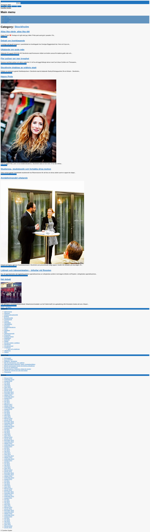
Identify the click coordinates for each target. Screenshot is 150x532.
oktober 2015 (8, 424)
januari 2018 (8, 390)
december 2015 (9, 421)
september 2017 (9, 396)
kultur (6, 329)
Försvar (6, 321)
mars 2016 (7, 417)
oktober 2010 (8, 513)
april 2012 (7, 485)
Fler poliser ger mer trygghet (15, 58)
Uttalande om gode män (12, 49)
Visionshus (7, 372)
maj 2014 (7, 451)
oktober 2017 (8, 395)
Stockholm (4, 37)
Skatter (3, 73)
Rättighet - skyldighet (10, 361)
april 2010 (7, 523)
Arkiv (5, 22)
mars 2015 (7, 435)
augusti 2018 (8, 381)
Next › (9, 307)
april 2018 (7, 386)
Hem (5, 16)
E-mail (19, 6)
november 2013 (9, 456)
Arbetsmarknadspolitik (11, 315)
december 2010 (9, 510)
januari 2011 (8, 509)
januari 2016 (8, 420)
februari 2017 (8, 404)
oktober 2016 (8, 406)
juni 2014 (7, 449)
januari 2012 (8, 490)
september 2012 (9, 477)
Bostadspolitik (5, 46)
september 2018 (9, 379)
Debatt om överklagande (13, 40)
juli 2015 (6, 429)
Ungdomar (7, 347)
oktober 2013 (8, 457)
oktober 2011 (8, 495)
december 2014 (9, 440)
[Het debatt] (11, 302)
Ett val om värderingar (11, 367)
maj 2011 (7, 502)
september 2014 (9, 445)
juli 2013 (6, 462)
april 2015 (7, 434)
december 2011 (9, 491)
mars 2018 (7, 387)
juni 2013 (7, 463)
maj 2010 (7, 521)
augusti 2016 (8, 409)
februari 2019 (8, 378)
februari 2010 (8, 526)
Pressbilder (7, 19)
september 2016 (9, 407)
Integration (7, 322)
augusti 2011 (8, 498)
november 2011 (9, 493)
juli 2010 (6, 518)
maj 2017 (7, 403)
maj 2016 (7, 414)
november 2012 (9, 474)
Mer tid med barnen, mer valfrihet (14, 363)
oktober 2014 (8, 443)
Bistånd (6, 316)
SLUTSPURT (8, 359)
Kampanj (7, 325)
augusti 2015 (8, 428)
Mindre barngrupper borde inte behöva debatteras (19, 366)
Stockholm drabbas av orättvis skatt (18, 67)
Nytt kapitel (7, 358)
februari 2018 (8, 389)
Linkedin (14, 6)
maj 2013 (7, 465)
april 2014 (7, 453)
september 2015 (9, 426)
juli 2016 (6, 410)
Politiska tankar (9, 336)
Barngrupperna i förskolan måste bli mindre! (17, 369)
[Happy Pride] (28, 162)
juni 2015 (7, 431)
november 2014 (9, 442)
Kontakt (6, 21)
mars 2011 (7, 505)
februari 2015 (8, 437)
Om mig (6, 18)
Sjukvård (7, 340)
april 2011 (7, 504)
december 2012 (9, 473)
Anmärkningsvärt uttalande (14, 178)
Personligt (7, 335)
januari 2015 (8, 438)
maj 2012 (7, 484)
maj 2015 (7, 432)
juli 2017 (6, 400)
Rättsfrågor (16, 64)
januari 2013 (8, 471)
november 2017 (9, 393)
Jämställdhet (8, 324)
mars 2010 (7, 524)
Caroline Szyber (6, 8)
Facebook (4, 6)
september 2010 (9, 515)
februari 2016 (8, 418)
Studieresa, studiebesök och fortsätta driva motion (26, 169)
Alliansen (7, 313)
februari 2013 (8, 470)
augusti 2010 (8, 516)
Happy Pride (7, 76)
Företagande (8, 319)
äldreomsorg (8, 311)
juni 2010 (7, 519)
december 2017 (9, 392)
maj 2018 (7, 384)
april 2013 (7, 467)
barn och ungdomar (14, 349)
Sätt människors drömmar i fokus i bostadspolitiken (19, 364)
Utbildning (7, 350)
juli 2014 (6, 448)
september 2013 (9, 459)
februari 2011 (8, 507)
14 (6, 307)
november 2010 (9, 512)
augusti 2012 (8, 479)
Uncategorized (8, 346)
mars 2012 (7, 487)
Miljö (14, 275)
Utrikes (6, 352)
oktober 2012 (8, 476)
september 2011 (9, 496)
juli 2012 (6, 481)
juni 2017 (7, 401)
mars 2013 (7, 468)
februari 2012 (8, 488)
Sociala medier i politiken (12, 343)
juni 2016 (7, 412)
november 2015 (9, 423)
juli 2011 (6, 499)
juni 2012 (7, 482)
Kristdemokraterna (6, 55)
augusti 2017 (8, 398)
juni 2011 (7, 501)
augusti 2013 (8, 460)
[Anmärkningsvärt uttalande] (42, 263)
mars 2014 (7, 454)
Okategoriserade (9, 333)
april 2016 (7, 415)
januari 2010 (8, 527)
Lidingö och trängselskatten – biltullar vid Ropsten (26, 270)
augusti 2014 (8, 446)
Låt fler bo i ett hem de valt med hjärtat (15, 370)
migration (7, 330)
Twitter (9, 6)
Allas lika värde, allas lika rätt (15, 31)
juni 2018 (7, 382)
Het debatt (6, 279)
